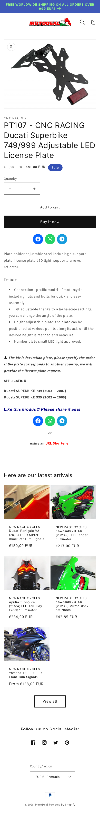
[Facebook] (38, 239)
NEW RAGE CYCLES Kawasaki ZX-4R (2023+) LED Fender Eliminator (72, 533)
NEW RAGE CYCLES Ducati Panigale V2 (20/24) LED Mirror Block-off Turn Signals (26, 533)
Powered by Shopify (62, 804)
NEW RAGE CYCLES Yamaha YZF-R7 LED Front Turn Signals (25, 673)
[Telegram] (62, 239)
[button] (6, 22)
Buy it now (50, 221)
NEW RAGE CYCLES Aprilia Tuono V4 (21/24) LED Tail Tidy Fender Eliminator (25, 604)
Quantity (10, 178)
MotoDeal (41, 804)
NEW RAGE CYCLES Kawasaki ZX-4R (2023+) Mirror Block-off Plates (73, 604)
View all (50, 701)
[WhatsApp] (50, 239)
